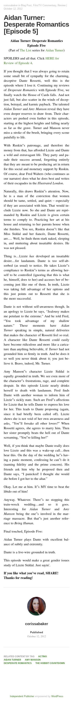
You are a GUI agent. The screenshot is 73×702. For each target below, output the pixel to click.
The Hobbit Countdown (50, 663)
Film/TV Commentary (44, 5)
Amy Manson (33, 659)
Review (62, 5)
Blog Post (26, 5)
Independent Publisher (22, 696)
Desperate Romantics (18, 663)
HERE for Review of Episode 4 (31, 60)
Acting (42, 656)
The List (25, 50)
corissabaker (11, 5)
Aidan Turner (54, 50)
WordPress (57, 696)
